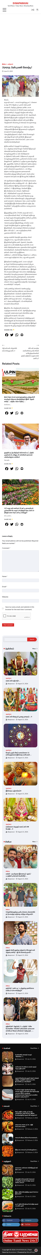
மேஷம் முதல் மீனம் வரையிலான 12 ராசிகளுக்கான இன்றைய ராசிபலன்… (19, 754)
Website (5, 597)
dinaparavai (11, 683)
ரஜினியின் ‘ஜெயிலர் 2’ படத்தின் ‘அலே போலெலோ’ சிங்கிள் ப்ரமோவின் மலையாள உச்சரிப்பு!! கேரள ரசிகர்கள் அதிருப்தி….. (20, 1028)
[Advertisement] (20, 35)
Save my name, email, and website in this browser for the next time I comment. (19, 608)
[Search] (37, 9)
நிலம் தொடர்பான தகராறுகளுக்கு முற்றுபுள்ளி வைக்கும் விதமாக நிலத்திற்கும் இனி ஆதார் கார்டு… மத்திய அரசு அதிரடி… (19, 399)
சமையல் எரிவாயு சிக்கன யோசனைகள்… (26, 1137)
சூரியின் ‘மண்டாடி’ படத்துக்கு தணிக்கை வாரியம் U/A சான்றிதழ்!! (20, 989)
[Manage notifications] (36, 1250)
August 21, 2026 (23, 683)
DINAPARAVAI (20, 3)
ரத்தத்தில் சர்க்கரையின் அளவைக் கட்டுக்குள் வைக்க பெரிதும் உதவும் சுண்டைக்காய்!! (24, 1180)
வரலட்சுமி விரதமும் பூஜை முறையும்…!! (19, 717)
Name (4, 576)
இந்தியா (4, 64)
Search (32, 639)
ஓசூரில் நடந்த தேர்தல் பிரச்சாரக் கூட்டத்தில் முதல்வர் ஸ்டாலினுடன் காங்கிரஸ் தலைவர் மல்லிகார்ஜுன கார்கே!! (19, 455)
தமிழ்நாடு (10, 64)
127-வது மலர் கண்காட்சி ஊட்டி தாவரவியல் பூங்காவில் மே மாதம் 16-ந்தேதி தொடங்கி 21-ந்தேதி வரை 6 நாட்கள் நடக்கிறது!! (19, 510)
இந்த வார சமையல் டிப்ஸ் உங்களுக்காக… (26, 1149)
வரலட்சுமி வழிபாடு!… (13, 681)
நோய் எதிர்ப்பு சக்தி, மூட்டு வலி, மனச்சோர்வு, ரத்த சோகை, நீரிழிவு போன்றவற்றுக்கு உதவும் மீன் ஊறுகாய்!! (26, 1113)
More (34, 648)
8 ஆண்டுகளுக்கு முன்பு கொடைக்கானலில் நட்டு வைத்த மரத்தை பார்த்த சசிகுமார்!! (20, 913)
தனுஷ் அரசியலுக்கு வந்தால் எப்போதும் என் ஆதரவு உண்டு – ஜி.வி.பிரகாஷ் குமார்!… (20, 951)
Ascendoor (13, 1252)
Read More (34, 1048)
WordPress (31, 1252)
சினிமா (8, 871)
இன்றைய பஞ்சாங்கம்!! (13, 791)
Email (4, 587)
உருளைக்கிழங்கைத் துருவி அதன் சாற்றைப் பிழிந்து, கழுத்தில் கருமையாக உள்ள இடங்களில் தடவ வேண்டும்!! (27, 1079)
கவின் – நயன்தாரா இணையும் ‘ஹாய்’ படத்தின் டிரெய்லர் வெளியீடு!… (18, 875)
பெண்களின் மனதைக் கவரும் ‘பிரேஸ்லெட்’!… (23, 1055)
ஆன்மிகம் (8, 678)
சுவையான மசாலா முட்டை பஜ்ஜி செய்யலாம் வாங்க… (24, 1125)
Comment (6, 548)
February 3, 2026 (32, 1118)
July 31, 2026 (31, 1059)
